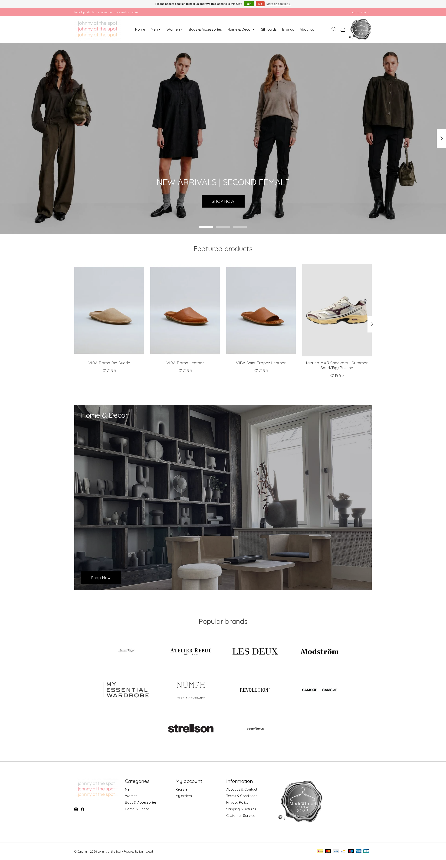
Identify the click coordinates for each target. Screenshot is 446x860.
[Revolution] (255, 690)
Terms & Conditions (241, 796)
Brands (288, 29)
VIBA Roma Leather (185, 362)
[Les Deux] (255, 652)
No (260, 4)
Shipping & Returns (241, 809)
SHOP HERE (223, 201)
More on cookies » (278, 4)
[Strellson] (191, 729)
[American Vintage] (126, 652)
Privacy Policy (237, 802)
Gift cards (269, 29)
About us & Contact (241, 789)
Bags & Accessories (205, 29)
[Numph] (191, 690)
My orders (184, 796)
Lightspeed (146, 851)
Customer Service (240, 815)
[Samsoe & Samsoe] (320, 690)
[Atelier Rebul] (191, 652)
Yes (248, 4)
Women (131, 796)
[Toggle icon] (334, 29)
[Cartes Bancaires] (366, 851)
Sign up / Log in (360, 12)
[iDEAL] (320, 851)
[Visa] (336, 851)
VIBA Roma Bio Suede (109, 362)
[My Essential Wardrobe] (126, 690)
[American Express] (359, 851)
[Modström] (320, 652)
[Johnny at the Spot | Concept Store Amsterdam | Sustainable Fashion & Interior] (97, 29)
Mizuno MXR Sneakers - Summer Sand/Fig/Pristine (337, 365)
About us (307, 29)
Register (182, 789)
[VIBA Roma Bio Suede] (109, 310)
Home (140, 29)
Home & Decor (137, 809)
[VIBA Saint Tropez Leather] (261, 310)
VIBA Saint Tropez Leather (261, 362)
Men (128, 789)
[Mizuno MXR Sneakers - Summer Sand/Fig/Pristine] (337, 310)
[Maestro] (351, 851)
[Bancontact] (343, 851)
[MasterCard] (328, 851)
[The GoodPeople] (255, 729)
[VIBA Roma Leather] (185, 310)
